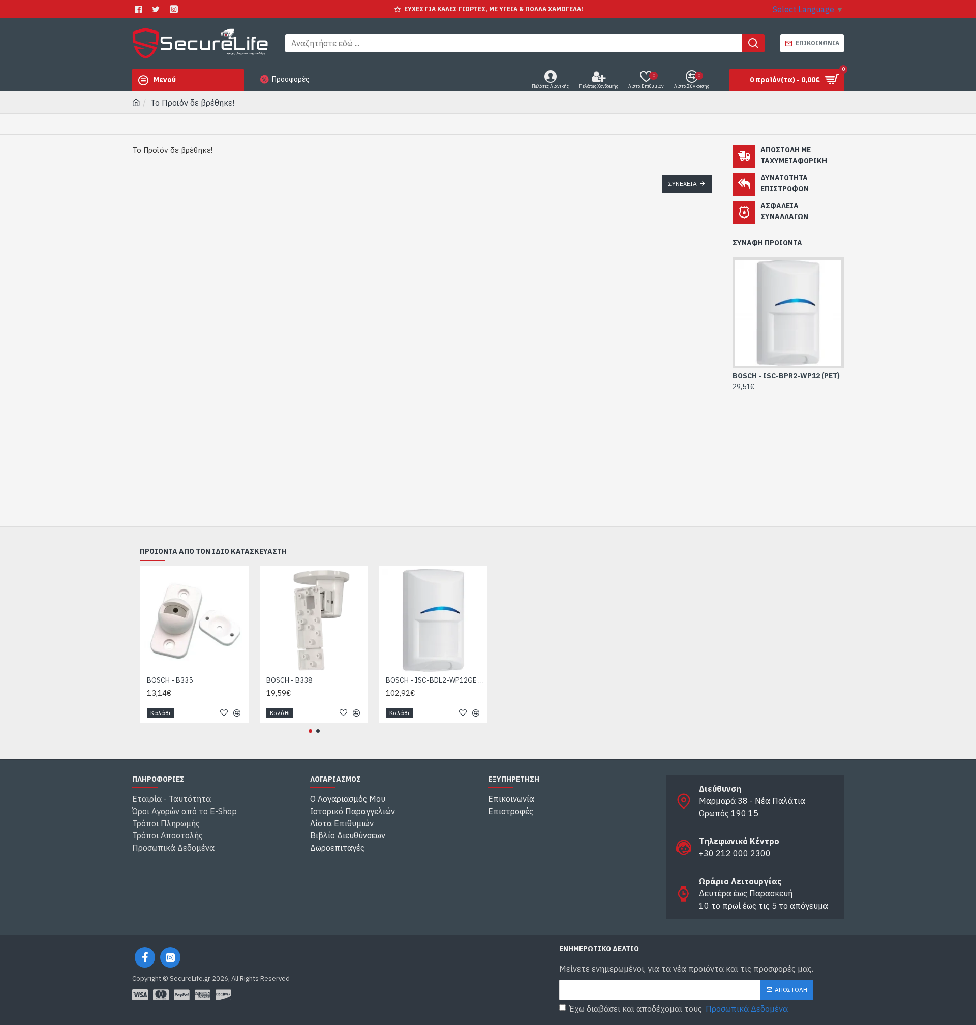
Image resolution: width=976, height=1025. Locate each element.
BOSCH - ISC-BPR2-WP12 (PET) (786, 375)
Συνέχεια (682, 184)
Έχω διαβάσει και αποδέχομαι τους (678, 1009)
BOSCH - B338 (289, 680)
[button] (310, 731)
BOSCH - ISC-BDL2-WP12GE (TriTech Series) (435, 680)
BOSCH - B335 (170, 680)
